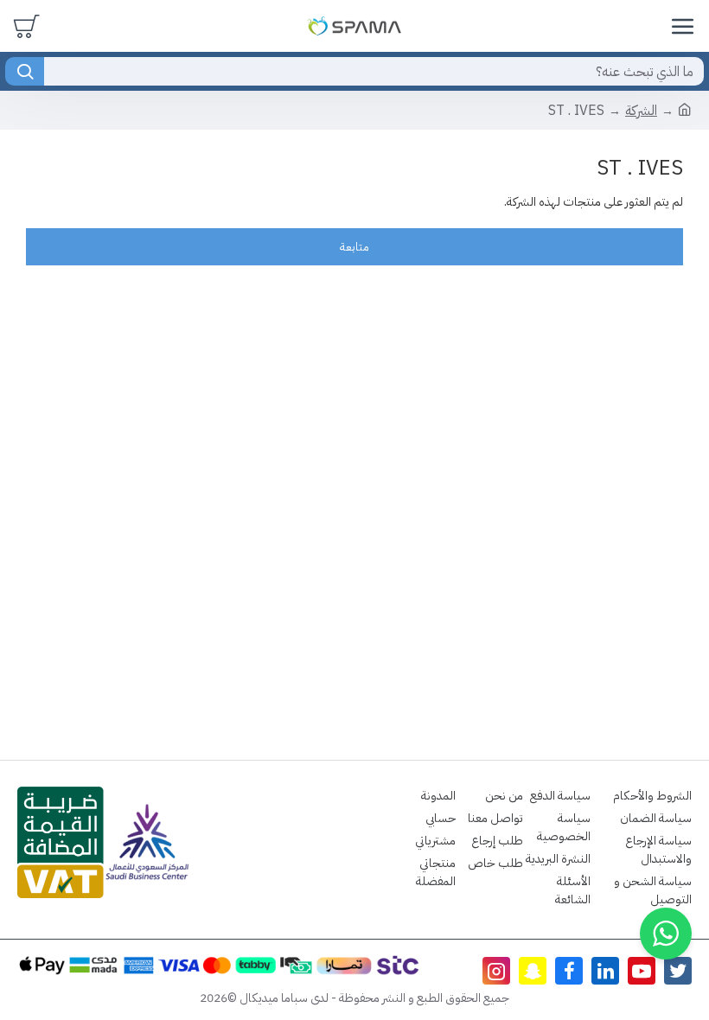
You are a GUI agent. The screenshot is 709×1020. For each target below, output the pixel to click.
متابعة (354, 247)
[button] (666, 933)
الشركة (641, 110)
